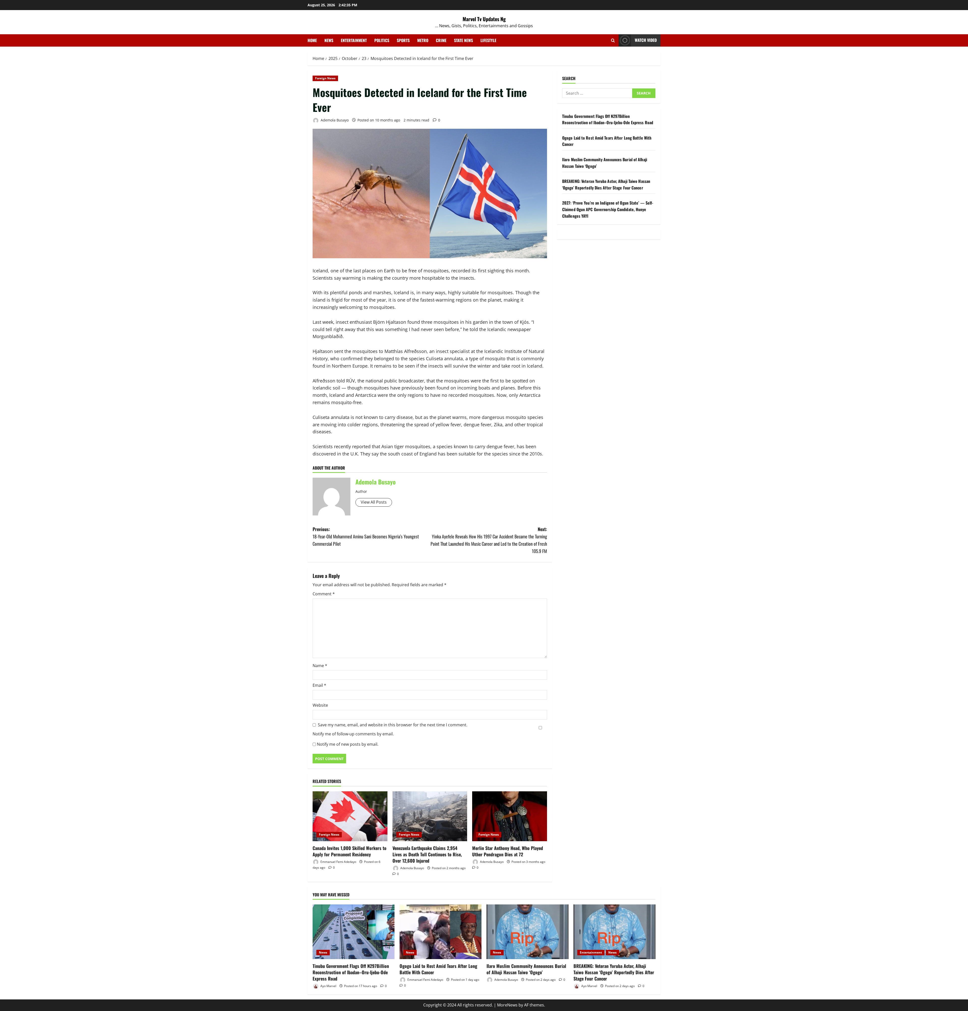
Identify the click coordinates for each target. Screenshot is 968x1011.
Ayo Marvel (328, 986)
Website (320, 705)
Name (320, 665)
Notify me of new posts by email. (347, 744)
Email (319, 685)
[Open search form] (613, 40)
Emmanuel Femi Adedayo (338, 862)
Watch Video (646, 40)
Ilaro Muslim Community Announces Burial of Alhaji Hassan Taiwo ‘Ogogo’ (526, 969)
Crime (441, 40)
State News (463, 40)
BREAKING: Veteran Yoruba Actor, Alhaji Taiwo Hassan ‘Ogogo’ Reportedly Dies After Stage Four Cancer (606, 184)
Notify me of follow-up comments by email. (353, 734)
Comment (324, 594)
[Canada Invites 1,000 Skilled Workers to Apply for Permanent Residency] (350, 816)
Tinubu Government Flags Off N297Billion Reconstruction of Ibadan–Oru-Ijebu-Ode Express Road (607, 119)
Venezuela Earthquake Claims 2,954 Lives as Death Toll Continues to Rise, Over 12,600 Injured (427, 854)
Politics (381, 40)
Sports (403, 40)
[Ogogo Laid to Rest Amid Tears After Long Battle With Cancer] (440, 931)
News (328, 40)
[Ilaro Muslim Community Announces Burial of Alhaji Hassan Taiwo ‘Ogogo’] (527, 931)
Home (312, 40)
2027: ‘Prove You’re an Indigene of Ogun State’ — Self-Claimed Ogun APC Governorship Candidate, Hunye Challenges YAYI (607, 209)
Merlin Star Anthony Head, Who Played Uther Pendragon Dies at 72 (507, 851)
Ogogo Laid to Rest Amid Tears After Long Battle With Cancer (438, 969)
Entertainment (354, 40)
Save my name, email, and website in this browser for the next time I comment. (392, 725)
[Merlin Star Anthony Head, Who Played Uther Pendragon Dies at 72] (509, 816)
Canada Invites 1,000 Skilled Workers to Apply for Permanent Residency (349, 851)
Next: (489, 540)
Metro (422, 40)
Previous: (366, 536)
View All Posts (374, 502)
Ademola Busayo (334, 120)
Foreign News (325, 78)
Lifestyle (488, 40)
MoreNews (507, 1005)
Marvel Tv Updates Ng (484, 19)
